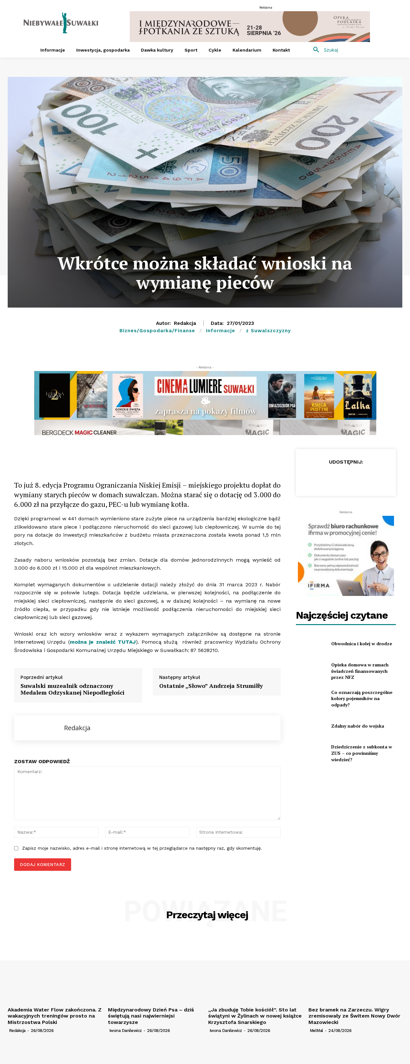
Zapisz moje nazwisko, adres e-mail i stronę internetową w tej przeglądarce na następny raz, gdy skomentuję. (142, 848)
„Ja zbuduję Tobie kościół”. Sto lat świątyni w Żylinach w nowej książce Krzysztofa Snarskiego (255, 1016)
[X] (91, 455)
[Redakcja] (39, 728)
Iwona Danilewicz (125, 1030)
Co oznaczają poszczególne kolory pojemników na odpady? (361, 698)
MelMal (316, 1030)
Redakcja (185, 323)
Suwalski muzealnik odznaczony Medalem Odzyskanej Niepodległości (72, 689)
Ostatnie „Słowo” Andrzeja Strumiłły (211, 685)
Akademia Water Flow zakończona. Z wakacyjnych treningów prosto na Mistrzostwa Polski (55, 1016)
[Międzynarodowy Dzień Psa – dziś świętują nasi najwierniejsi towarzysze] (155, 969)
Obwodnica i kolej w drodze (361, 643)
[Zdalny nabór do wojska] (311, 725)
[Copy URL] (76, 455)
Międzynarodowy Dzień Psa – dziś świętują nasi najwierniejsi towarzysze (151, 1016)
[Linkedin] (120, 455)
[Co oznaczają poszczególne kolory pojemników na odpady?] (311, 698)
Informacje (220, 331)
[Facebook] (61, 455)
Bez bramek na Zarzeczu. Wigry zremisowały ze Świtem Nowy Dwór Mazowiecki (354, 1016)
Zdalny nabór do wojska (357, 726)
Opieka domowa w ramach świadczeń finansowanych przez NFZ (360, 671)
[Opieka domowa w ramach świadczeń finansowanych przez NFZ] (311, 671)
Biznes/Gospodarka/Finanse (157, 331)
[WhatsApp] (105, 455)
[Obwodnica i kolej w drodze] (311, 643)
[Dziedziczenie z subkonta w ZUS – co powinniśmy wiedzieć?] (311, 753)
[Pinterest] (135, 455)
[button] (323, 50)
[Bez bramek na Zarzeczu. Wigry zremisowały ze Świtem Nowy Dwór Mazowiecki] (355, 969)
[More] (150, 455)
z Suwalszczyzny (268, 331)
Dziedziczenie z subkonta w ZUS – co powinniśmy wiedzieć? (361, 753)
